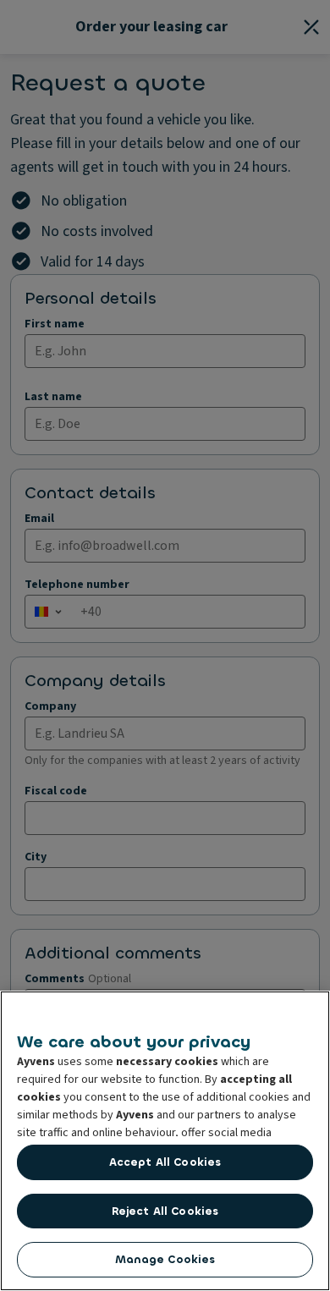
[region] (165, 1141)
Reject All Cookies (165, 1211)
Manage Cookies (165, 1259)
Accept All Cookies (165, 1162)
